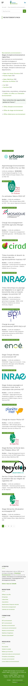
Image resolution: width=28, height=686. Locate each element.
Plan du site (21, 675)
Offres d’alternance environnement (14, 114)
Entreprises (5, 597)
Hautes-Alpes (7, 75)
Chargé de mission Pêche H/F (13, 420)
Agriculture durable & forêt (10, 240)
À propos (11, 675)
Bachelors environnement (8, 625)
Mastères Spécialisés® (7, 635)
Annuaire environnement (8, 659)
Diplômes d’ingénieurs (7, 633)
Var (4, 85)
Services (6, 675)
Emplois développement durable (11, 309)
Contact (9, 680)
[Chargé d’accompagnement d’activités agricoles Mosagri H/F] (14, 213)
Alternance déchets (8, 150)
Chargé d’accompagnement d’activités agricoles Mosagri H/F (12, 225)
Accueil (4, 7)
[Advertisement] (14, 36)
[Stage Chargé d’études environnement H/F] (14, 345)
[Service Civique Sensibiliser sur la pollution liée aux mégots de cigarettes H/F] (14, 467)
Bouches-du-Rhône (9, 81)
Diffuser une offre (6, 594)
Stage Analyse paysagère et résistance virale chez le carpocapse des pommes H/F (13, 387)
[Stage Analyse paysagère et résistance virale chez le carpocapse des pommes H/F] (14, 376)
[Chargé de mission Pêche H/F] (14, 410)
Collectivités (5, 599)
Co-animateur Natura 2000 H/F (13, 196)
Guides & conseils (6, 649)
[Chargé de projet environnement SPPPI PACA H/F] (14, 315)
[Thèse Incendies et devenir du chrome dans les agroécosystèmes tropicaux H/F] (14, 246)
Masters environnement (8, 630)
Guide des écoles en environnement (11, 654)
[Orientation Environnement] (14, 2)
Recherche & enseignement (9, 606)
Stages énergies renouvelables (11, 339)
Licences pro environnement (9, 628)
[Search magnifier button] (24, 11)
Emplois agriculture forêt (9, 207)
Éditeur (15, 675)
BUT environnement (7, 623)
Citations (6, 676)
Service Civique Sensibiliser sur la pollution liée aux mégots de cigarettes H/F (14, 479)
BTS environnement (7, 620)
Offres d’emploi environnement (13, 106)
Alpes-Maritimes (8, 79)
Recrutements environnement (11, 53)
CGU (10, 676)
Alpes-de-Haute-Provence (11, 73)
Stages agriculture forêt (9, 370)
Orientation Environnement (16, 670)
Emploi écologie (7, 181)
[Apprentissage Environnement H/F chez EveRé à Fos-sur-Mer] (14, 156)
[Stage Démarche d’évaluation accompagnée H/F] (14, 500)
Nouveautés (5, 646)
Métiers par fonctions (7, 651)
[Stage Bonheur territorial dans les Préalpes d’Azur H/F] (14, 439)
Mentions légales (16, 676)
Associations (5, 602)
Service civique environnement (10, 461)
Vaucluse (6, 87)
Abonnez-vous (20, 682)
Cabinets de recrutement (8, 609)
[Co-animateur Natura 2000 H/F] (14, 187)
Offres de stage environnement (13, 110)
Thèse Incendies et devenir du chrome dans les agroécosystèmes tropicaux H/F (14, 257)
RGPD (22, 676)
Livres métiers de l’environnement (10, 661)
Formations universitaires (8, 656)
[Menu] (3, 2)
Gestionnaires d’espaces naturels (10, 604)
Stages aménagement (8, 433)
